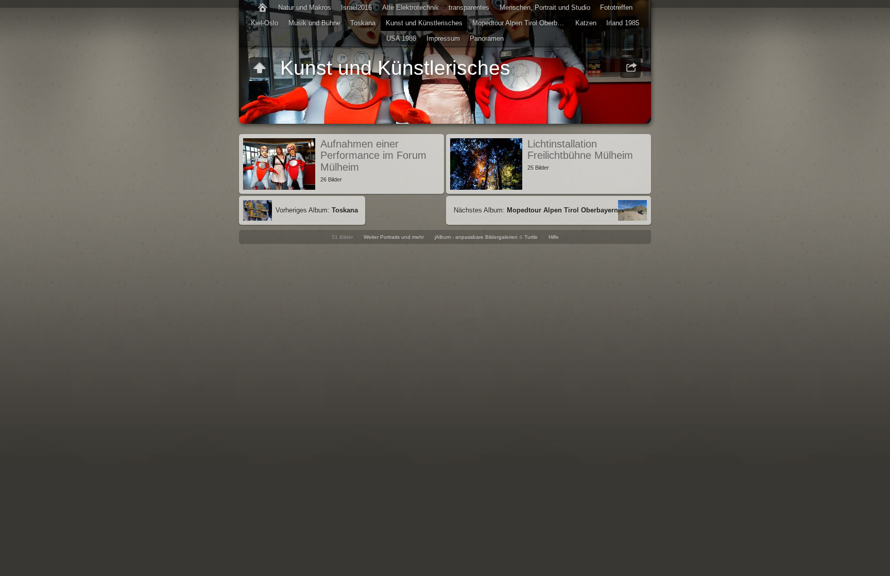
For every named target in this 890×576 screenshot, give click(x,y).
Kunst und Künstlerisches (424, 23)
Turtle (531, 237)
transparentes (469, 7)
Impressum (443, 38)
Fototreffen (616, 7)
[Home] (262, 7)
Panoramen (487, 38)
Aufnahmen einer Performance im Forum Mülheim (373, 155)
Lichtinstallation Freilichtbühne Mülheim (580, 149)
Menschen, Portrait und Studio (545, 7)
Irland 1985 (622, 23)
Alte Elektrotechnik (410, 7)
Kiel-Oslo (264, 23)
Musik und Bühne (314, 23)
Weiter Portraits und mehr (394, 237)
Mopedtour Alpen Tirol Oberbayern (521, 23)
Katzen (585, 23)
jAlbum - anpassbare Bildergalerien (476, 237)
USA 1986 (401, 38)
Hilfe (554, 237)
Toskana (362, 23)
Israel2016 (356, 7)
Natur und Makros (304, 7)
